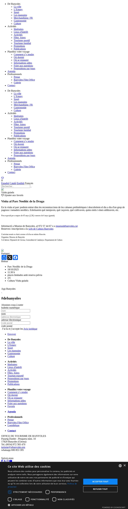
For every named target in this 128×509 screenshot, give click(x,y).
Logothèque (13, 425)
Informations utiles (23, 63)
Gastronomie (20, 20)
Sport (16, 12)
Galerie (17, 82)
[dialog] (64, 485)
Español (5, 183)
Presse (17, 77)
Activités (18, 34)
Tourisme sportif (22, 40)
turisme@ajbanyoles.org (13, 447)
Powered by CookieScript (113, 507)
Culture (17, 23)
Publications (20, 48)
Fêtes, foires (20, 37)
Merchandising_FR (23, 18)
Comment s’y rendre (24, 54)
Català (13, 183)
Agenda (11, 71)
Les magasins (20, 15)
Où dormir (19, 57)
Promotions (19, 46)
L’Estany (18, 9)
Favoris (11, 406)
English (20, 183)
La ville (17, 6)
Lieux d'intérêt (21, 32)
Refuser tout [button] (100, 489)
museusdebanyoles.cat (67, 226)
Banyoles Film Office (24, 79)
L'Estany (11, 345)
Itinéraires (18, 29)
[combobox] (120, 465)
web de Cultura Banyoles (40, 228)
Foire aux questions (23, 65)
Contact (11, 85)
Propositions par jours (24, 68)
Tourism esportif (15, 375)
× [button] (124, 465)
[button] (44, 505)
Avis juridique (30, 328)
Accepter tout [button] (100, 481)
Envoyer (11, 334)
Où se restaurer (21, 60)
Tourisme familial (22, 43)
